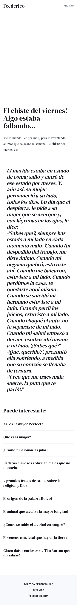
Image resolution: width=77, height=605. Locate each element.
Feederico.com (38, 596)
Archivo (69, 5)
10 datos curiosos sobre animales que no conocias (36, 465)
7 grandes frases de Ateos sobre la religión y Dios (32, 483)
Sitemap (38, 590)
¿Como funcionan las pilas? (25, 450)
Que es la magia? (17, 437)
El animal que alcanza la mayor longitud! (36, 511)
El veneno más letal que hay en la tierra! (36, 537)
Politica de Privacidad (38, 584)
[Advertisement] (38, 60)
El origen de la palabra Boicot (27, 498)
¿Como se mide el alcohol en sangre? (34, 524)
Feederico (13, 6)
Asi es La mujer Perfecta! (24, 424)
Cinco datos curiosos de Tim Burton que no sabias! (36, 553)
